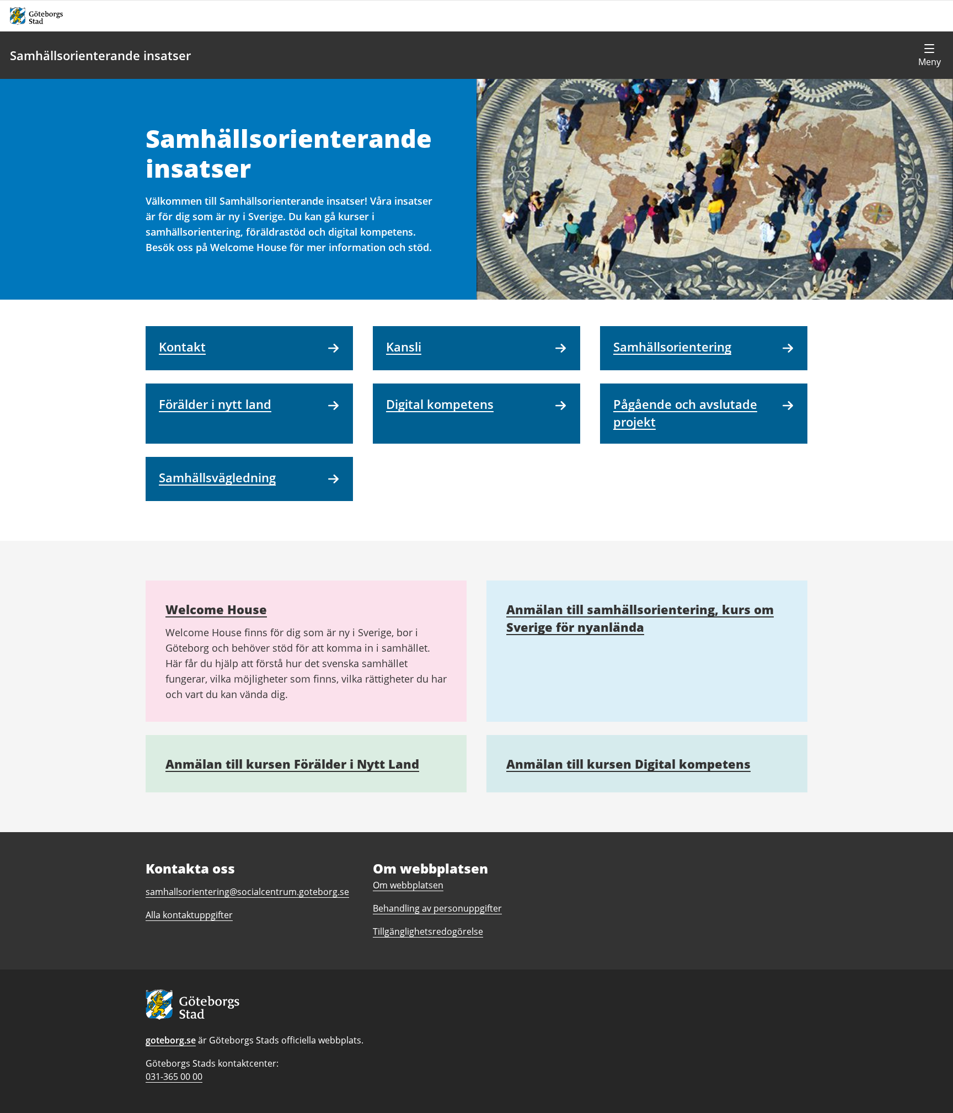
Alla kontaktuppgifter (189, 915)
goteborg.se (171, 1040)
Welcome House (216, 609)
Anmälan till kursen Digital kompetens (628, 763)
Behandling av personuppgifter (437, 908)
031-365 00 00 (174, 1077)
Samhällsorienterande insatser (100, 55)
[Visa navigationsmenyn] (929, 55)
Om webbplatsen (408, 885)
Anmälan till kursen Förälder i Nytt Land (292, 763)
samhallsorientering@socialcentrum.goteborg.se (247, 892)
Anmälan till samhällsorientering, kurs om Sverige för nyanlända (640, 618)
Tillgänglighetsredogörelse (428, 931)
